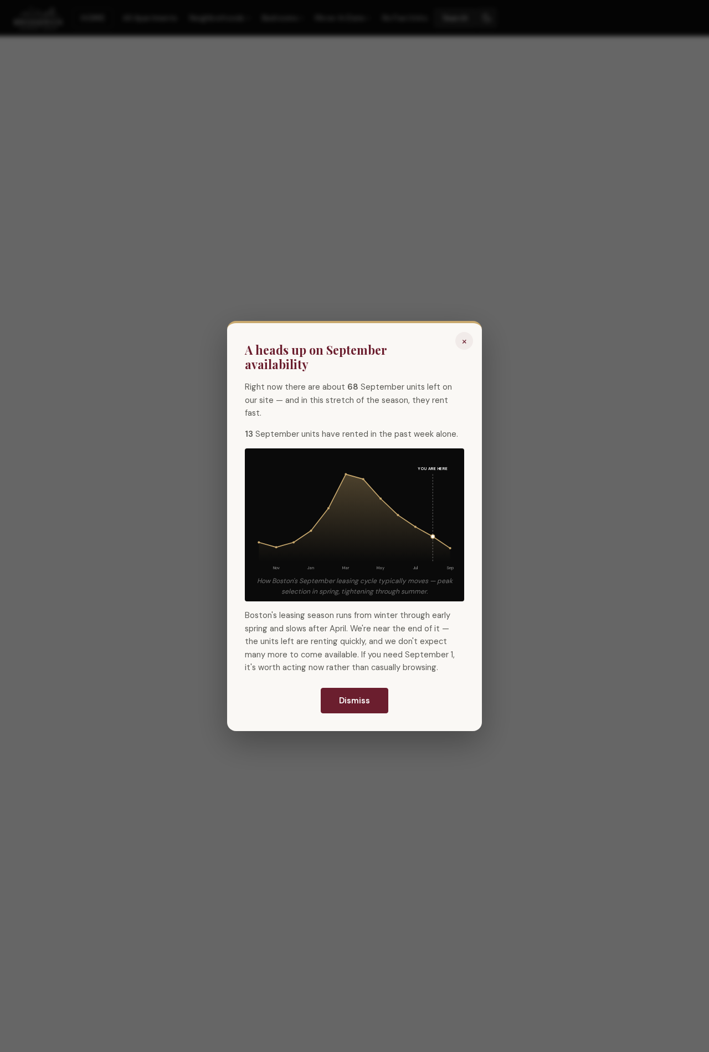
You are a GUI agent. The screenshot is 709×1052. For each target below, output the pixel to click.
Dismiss (354, 701)
